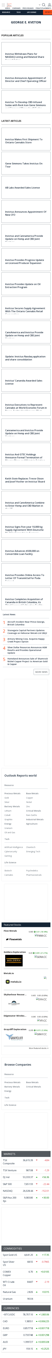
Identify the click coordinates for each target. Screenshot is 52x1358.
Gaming (8, 855)
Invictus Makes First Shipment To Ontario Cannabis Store (23, 141)
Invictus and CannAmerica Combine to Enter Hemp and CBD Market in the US (24, 505)
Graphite (8, 819)
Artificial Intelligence (13, 847)
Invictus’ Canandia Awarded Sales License (23, 382)
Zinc (28, 806)
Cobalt (7, 815)
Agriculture (31, 823)
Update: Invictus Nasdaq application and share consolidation (25, 358)
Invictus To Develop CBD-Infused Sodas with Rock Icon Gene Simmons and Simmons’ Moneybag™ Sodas (25, 105)
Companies (16, 8)
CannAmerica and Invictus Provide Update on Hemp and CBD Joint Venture (24, 335)
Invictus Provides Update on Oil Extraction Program (22, 286)
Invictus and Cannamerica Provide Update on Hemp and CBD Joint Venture (24, 239)
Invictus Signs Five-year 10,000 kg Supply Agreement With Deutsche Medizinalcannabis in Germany (24, 529)
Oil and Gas (9, 832)
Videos (7, 8)
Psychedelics (32, 870)
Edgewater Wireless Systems (15, 1015)
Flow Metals (10, 930)
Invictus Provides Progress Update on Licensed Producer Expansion (24, 261)
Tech (18, 12)
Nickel (29, 802)
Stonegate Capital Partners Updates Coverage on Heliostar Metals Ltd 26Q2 (27, 631)
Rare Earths (31, 815)
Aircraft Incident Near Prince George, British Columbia (26, 623)
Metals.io (9, 973)
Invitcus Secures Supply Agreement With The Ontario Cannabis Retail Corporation (25, 311)
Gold (6, 797)
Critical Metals (33, 810)
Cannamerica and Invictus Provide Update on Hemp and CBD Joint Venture (24, 433)
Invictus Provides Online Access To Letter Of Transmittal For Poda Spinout (24, 578)
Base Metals (32, 793)
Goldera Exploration (15, 951)
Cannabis (8, 875)
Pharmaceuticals (34, 875)
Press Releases (28, 8)
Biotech (8, 870)
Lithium (7, 810)
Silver (6, 802)
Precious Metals (12, 793)
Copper (29, 797)
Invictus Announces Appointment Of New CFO (25, 213)
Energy (7, 823)
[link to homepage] (10, 4)
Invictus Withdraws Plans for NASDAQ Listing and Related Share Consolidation (24, 57)
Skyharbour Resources (15, 994)
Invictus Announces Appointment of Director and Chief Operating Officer (26, 79)
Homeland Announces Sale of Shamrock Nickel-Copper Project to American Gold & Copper (28, 661)
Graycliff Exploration (15, 1029)
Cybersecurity (10, 851)
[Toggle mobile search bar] (43, 4)
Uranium (8, 828)
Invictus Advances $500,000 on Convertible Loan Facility (22, 552)
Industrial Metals (34, 819)
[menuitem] (15, 798)
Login (49, 4)
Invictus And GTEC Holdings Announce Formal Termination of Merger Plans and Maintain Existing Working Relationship (25, 459)
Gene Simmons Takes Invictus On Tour (23, 165)
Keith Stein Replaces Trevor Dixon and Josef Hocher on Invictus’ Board (25, 480)
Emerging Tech (33, 851)
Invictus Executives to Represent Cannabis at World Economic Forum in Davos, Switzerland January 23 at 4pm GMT (26, 409)
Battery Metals (12, 806)
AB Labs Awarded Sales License (22, 187)
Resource (6, 12)
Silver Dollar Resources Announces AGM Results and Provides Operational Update (27, 650)
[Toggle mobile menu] (3, 5)
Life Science (31, 12)
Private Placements (43, 8)
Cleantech (30, 847)
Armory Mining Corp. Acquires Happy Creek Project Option (26, 640)
